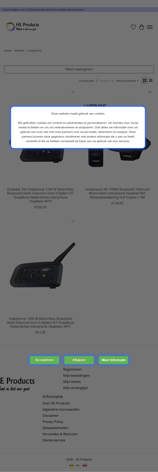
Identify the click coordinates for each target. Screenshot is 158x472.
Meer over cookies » (113, 360)
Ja (44, 360)
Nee (79, 360)
